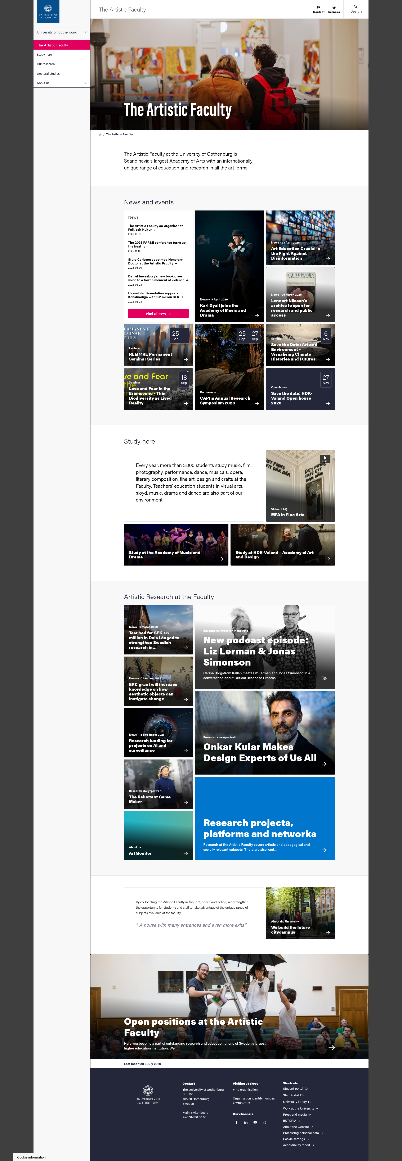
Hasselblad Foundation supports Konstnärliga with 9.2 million (154, 295)
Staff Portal (293, 1095)
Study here (44, 54)
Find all (157, 313)
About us (43, 83)
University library (297, 1101)
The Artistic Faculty (52, 44)
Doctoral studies (48, 73)
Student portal (296, 1088)
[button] (355, 9)
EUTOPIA (290, 1120)
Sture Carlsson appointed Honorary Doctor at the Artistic (155, 261)
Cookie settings (294, 1139)
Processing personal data (301, 1132)
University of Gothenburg (57, 32)
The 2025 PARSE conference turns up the (157, 244)
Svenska (334, 12)
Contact (319, 12)
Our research (46, 64)
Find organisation (245, 1089)
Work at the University (299, 1108)
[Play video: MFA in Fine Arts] (300, 486)
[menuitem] (318, 9)
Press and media (295, 1114)
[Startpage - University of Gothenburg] (62, 13)
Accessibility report (297, 1145)
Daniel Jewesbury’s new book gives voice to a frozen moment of (156, 278)
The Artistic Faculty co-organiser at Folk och (155, 227)
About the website (296, 1126)
